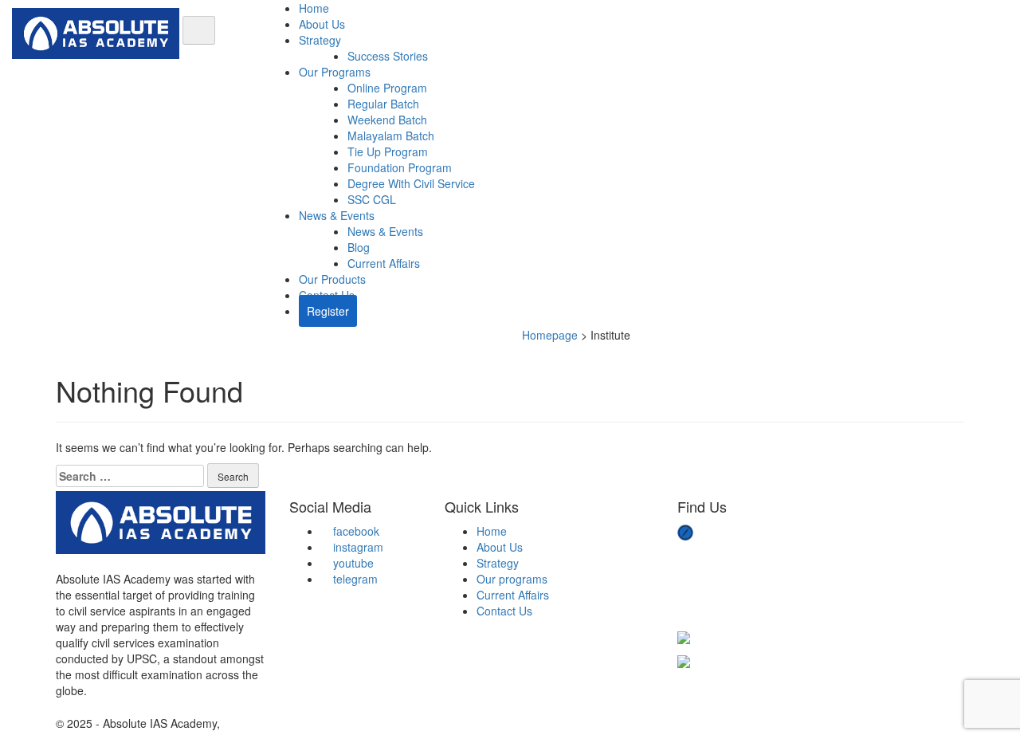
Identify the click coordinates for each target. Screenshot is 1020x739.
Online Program (387, 88)
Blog (358, 247)
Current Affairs (383, 263)
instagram (356, 547)
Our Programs (335, 72)
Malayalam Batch (390, 135)
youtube (352, 563)
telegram (354, 579)
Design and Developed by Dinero (305, 723)
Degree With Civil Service (411, 183)
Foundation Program (399, 167)
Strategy (320, 40)
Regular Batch (383, 104)
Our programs (512, 579)
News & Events (337, 215)
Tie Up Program (387, 151)
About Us (322, 24)
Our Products (332, 279)
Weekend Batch (387, 120)
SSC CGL (371, 199)
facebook (354, 531)
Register (328, 311)
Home (314, 8)
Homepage (550, 335)
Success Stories (387, 56)
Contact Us (504, 611)
